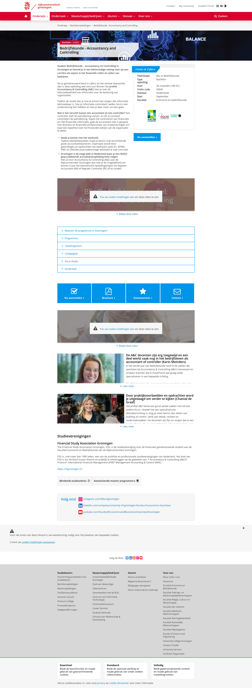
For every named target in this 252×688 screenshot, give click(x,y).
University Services (172, 649)
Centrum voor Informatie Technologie (105, 598)
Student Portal (206, 5)
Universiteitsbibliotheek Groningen (104, 578)
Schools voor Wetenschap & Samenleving (106, 618)
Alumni (132, 572)
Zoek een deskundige (103, 584)
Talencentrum (99, 588)
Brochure (107, 297)
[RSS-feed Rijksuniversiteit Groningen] (134, 558)
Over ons (168, 572)
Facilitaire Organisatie (173, 653)
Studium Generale (102, 612)
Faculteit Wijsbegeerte (174, 629)
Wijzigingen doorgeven (139, 585)
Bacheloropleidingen (80, 25)
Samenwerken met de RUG (106, 592)
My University (186, 5)
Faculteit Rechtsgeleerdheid (176, 618)
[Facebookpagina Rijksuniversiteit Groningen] (127, 558)
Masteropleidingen (66, 588)
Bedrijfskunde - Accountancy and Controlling (116, 25)
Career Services (100, 608)
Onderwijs (62, 25)
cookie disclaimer (119, 683)
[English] (221, 6)
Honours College (65, 601)
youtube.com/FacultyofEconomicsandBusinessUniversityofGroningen (121, 511)
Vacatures (168, 581)
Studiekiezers (64, 572)
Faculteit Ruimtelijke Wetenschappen (173, 624)
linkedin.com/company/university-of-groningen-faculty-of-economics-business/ (127, 505)
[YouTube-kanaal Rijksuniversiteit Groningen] (141, 558)
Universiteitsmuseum (103, 604)
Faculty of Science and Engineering (174, 635)
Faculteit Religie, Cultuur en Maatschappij (176, 601)
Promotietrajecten (66, 605)
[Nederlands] (217, 6)
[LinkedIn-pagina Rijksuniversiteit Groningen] (130, 558)
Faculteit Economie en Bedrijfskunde (174, 587)
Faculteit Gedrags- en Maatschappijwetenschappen (177, 594)
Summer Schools (65, 597)
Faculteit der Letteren (173, 606)
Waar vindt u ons (171, 577)
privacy (101, 683)
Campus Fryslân (171, 645)
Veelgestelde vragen (67, 609)
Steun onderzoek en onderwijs (143, 589)
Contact (171, 5)
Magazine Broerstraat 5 (139, 581)
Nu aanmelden (146, 137)
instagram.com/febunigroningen (101, 498)
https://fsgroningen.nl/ (69, 469)
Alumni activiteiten (137, 577)
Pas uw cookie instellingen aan (117, 197)
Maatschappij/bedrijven (106, 572)
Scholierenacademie (67, 592)
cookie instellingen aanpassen (38, 542)
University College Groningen (177, 641)
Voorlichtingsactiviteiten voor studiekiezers (71, 578)
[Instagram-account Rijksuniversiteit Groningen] (137, 558)
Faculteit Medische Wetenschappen (172, 613)
